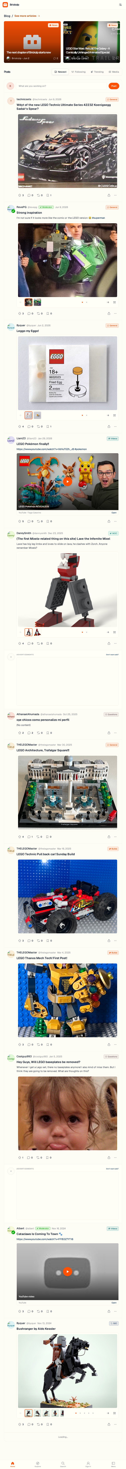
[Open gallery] (114, 302)
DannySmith (24, 533)
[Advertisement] (67, 681)
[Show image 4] (55, 1413)
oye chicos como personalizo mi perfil (43, 720)
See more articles (25, 16)
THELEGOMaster (27, 744)
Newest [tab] (62, 71)
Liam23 (21, 438)
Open (114, 512)
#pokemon (81, 449)
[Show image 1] (28, 302)
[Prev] (113, 16)
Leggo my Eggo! (28, 331)
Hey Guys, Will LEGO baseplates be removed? (48, 1062)
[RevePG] (11, 209)
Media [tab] (115, 71)
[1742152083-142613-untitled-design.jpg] (68, 896)
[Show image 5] (93, 1413)
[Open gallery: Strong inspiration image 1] (67, 260)
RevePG (21, 207)
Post (113, 86)
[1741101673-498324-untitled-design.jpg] (68, 1000)
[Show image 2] (37, 302)
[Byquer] (11, 327)
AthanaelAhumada (28, 714)
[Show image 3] (46, 1413)
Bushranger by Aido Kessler (36, 1329)
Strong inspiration (29, 212)
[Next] (119, 16)
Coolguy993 (24, 1056)
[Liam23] (11, 440)
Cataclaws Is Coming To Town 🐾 (39, 1234)
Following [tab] (80, 71)
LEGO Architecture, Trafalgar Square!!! (43, 750)
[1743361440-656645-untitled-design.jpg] (68, 792)
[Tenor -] (68, 1113)
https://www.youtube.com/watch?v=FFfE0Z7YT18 (45, 1239)
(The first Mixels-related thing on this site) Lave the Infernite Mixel (63, 539)
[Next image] (108, 302)
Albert (20, 1228)
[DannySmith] (11, 535)
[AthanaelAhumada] (11, 716)
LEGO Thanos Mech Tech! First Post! (42, 958)
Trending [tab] (99, 71)
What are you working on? (32, 86)
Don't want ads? (112, 655)
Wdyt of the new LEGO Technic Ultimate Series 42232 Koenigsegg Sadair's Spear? (64, 107)
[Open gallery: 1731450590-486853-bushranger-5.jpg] (67, 1371)
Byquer (21, 325)
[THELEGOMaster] (11, 747)
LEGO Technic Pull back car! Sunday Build (46, 854)
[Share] (109, 195)
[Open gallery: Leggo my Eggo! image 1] (67, 373)
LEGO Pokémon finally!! (33, 444)
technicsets (24, 99)
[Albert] (11, 1230)
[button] (120, 5)
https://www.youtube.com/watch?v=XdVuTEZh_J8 (45, 449)
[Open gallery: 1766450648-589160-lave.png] (67, 590)
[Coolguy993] (11, 1058)
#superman (98, 217)
